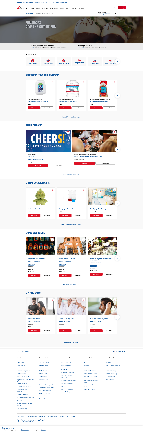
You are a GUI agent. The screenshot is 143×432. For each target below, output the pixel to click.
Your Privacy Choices (89, 389)
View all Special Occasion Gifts (71, 225)
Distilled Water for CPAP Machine (38, 101)
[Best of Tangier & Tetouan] (71, 246)
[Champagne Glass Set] (71, 196)
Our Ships (45, 8)
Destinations (54, 8)
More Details (47, 108)
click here (43, 430)
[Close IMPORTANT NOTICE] (125, 2)
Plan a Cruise (35, 8)
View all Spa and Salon (71, 342)
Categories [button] (27, 13)
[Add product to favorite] (52, 82)
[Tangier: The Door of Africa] (40, 246)
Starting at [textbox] (94, 212)
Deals (62, 8)
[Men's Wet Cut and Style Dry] (102, 306)
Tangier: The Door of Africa (36, 259)
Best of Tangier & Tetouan (67, 259)
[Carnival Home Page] (22, 7)
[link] (33, 61)
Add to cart (34, 108)
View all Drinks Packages (71, 175)
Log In (33, 48)
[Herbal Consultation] (40, 306)
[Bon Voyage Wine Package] (102, 196)
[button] (104, 13)
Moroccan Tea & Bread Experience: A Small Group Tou (101, 259)
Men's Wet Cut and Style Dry (99, 319)
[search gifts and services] (52, 13)
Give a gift (81, 48)
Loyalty (68, 8)
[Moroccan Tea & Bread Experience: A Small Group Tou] (102, 246)
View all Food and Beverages (71, 117)
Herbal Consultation (34, 319)
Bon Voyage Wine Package (98, 209)
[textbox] (40, 104)
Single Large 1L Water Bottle (68, 101)
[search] (115, 7)
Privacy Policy (25, 430)
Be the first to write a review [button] (34, 261)
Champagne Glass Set (66, 209)
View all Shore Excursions (71, 285)
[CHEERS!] (48, 141)
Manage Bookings (78, 8)
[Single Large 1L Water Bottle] (71, 88)
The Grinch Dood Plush (35, 209)
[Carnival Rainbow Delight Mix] (102, 88)
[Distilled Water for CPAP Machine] (40, 88)
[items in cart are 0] (116, 13)
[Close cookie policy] (140, 428)
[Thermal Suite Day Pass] (71, 306)
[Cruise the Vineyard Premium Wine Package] (94, 141)
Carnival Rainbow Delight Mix (99, 101)
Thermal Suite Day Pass (66, 319)
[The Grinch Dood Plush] (40, 196)
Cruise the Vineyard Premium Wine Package (88, 156)
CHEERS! (31, 156)
